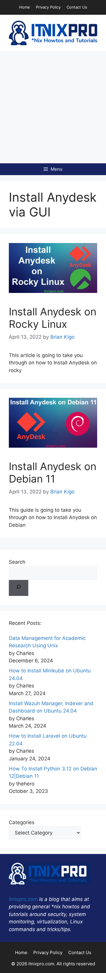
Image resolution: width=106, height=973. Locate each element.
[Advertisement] (53, 107)
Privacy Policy (48, 7)
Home (24, 7)
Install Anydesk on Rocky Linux (52, 317)
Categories (21, 822)
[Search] (18, 588)
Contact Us (77, 7)
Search (17, 562)
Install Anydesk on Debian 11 (52, 472)
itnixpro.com (23, 899)
